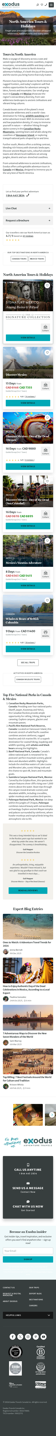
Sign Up (28, 1259)
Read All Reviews (28, 890)
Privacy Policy (41, 1272)
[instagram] (28, 1337)
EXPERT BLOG (35, 1294)
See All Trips (28, 662)
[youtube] (43, 1337)
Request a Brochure (17, 220)
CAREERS (33, 1305)
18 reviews (30, 642)
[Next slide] (52, 1115)
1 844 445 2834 (46, 4)
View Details (28, 337)
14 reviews (30, 396)
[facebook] (13, 1337)
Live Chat (11, 208)
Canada (15, 93)
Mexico (28, 93)
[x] (20, 1337)
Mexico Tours (37, 259)
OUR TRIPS (34, 1288)
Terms (50, 1272)
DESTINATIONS (36, 1300)
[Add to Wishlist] (47, 285)
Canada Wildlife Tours (28, 679)
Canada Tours (19, 259)
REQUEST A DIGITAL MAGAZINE (12, 1294)
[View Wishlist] (42, 4)
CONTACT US (9, 1288)
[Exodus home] (10, 5)
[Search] (37, 4)
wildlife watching (35, 116)
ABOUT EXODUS (10, 1301)
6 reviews (29, 460)
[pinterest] (36, 1337)
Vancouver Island (25, 135)
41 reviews (28, 236)
